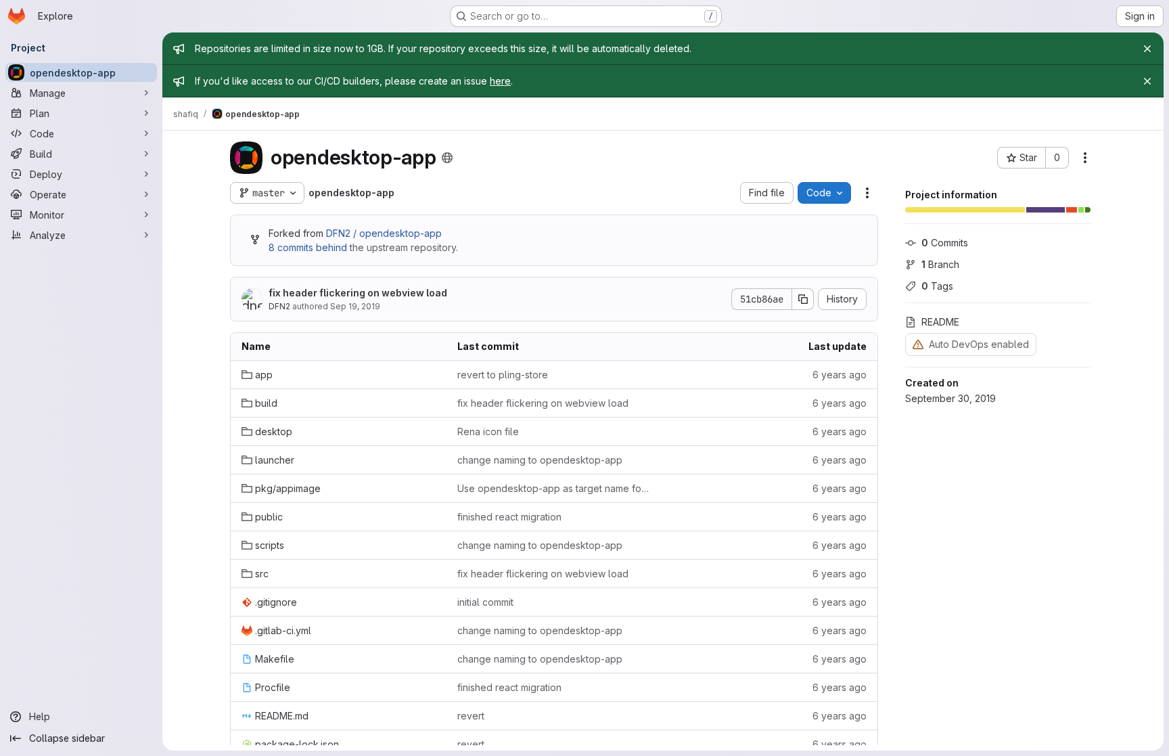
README (940, 322)
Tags (937, 286)
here (500, 81)
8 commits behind (308, 247)
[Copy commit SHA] (803, 299)
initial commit (485, 602)
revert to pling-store (502, 374)
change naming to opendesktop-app (539, 460)
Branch (940, 264)
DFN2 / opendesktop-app (384, 233)
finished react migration (509, 516)
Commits (944, 242)
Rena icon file (488, 431)
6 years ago (839, 374)
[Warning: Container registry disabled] (918, 344)
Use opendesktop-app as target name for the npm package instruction (554, 488)
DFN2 (279, 306)
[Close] (1147, 49)
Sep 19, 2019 (355, 306)
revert (470, 715)
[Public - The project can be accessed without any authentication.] (447, 157)
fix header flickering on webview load (358, 292)
